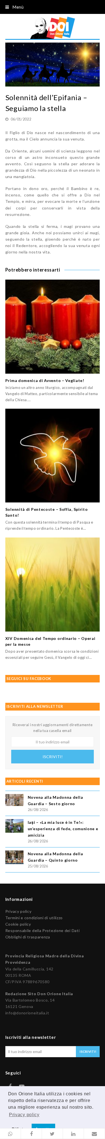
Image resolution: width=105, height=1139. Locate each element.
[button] (10, 1133)
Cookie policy (18, 924)
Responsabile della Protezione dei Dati (42, 930)
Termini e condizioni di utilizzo (34, 917)
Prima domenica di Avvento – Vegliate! (44, 380)
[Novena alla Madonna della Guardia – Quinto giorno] (14, 858)
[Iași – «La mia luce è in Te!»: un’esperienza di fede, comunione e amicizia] (14, 826)
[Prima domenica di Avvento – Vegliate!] (52, 327)
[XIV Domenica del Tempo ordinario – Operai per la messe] (52, 585)
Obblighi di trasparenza (27, 937)
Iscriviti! (53, 756)
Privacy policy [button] (24, 1114)
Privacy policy (18, 911)
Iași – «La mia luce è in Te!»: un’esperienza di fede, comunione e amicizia (63, 828)
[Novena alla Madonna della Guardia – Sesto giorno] (14, 801)
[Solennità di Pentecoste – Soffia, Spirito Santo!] (52, 456)
